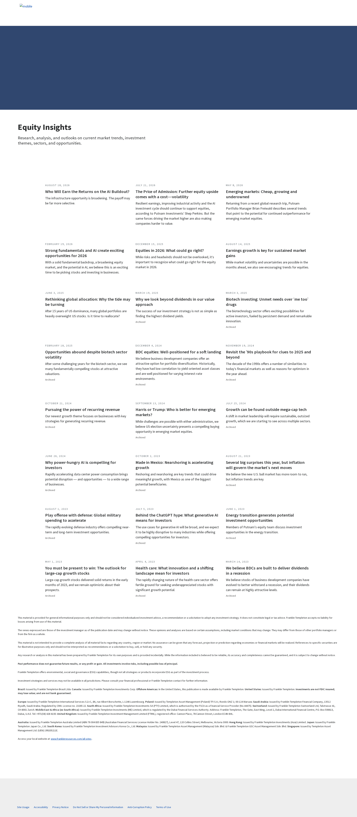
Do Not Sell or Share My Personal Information (98, 807)
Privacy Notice (60, 807)
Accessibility (41, 807)
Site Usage (23, 807)
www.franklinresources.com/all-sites (71, 738)
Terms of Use (163, 807)
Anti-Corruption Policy (140, 807)
